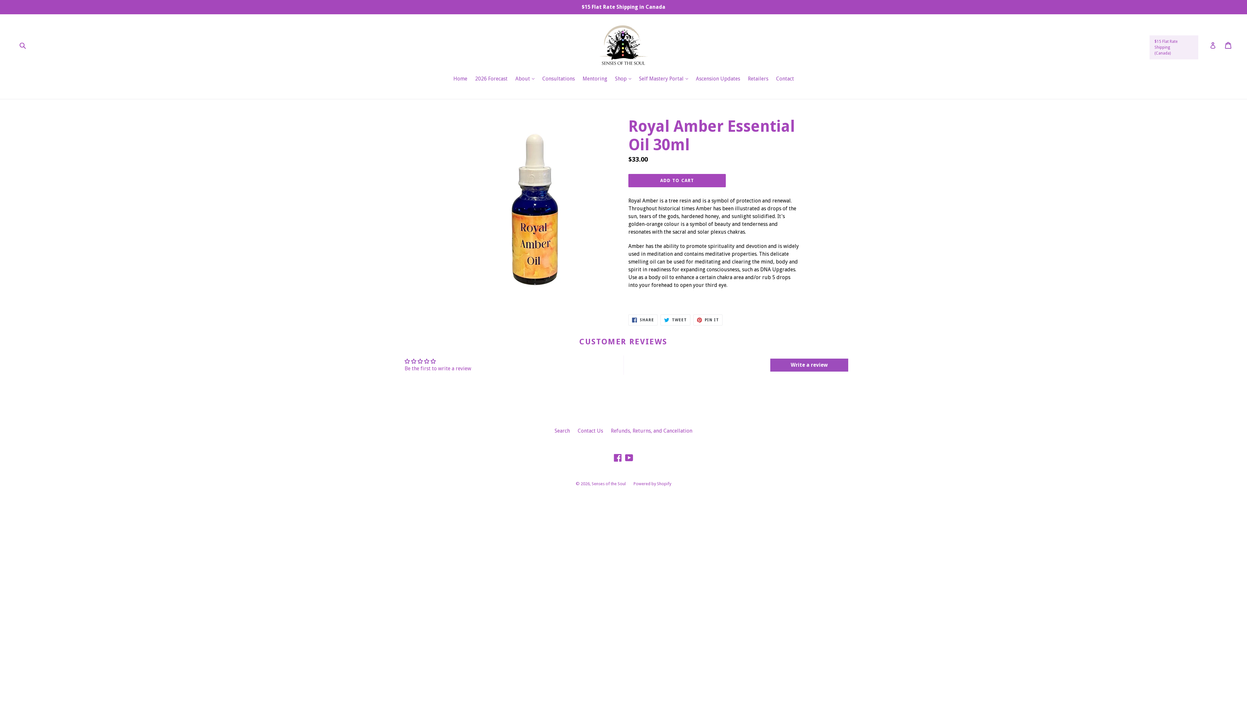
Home (460, 79)
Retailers (758, 79)
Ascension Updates (718, 79)
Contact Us (590, 431)
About (526, 78)
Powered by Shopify (652, 483)
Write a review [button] (809, 365)
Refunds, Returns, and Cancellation (651, 431)
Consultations (558, 79)
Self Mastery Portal (665, 78)
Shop (625, 78)
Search (562, 431)
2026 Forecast (491, 79)
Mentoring (595, 79)
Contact (785, 79)
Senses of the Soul (609, 483)
